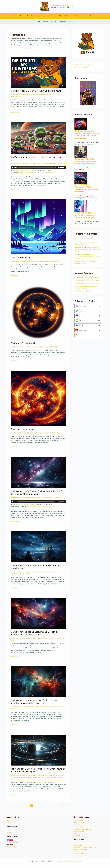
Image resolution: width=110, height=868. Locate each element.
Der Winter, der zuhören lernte (83, 291)
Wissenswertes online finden (82, 829)
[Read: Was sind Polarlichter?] (38, 226)
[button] (73, 6)
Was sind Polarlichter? (21, 257)
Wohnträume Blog (79, 831)
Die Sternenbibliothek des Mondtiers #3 (86, 277)
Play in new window (22, 170)
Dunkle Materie (32, 777)
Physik (38, 775)
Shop (39, 21)
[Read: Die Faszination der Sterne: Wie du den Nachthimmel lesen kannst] (38, 546)
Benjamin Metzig (79, 243)
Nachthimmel (24, 574)
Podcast (18, 15)
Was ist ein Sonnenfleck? (23, 343)
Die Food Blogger (79, 822)
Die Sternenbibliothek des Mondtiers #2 (86, 280)
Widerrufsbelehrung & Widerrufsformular (86, 847)
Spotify (39, 172)
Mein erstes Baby (79, 827)
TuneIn (9, 832)
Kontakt (45, 21)
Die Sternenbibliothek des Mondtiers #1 (86, 283)
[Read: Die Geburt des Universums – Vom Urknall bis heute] (38, 72)
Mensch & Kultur (65, 15)
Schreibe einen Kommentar (19, 94)
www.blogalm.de (12, 846)
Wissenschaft (88, 15)
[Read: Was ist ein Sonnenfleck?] (38, 312)
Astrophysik (24, 777)
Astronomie (31, 94)
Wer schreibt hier (12, 820)
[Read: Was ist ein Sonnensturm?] (38, 398)
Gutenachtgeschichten (39, 15)
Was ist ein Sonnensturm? (23, 429)
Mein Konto (53, 21)
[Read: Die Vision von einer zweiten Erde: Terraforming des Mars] (38, 138)
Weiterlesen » (15, 112)
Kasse (71, 21)
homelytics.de (78, 833)
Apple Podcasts (31, 172)
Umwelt (78, 15)
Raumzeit (53, 777)
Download (33, 170)
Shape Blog (77, 825)
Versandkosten (78, 845)
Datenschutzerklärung (80, 849)
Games (52, 15)
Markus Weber (78, 238)
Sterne (30, 574)
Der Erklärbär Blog (60, 5)
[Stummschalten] (59, 167)
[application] (38, 167)
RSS (54, 172)
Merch (26, 15)
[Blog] (12, 842)
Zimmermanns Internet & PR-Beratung (70, 861)
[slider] (62, 167)
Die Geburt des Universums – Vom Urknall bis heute (36, 91)
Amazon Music (46, 172)
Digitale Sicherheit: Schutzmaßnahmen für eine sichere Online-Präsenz (87, 249)
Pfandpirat (77, 835)
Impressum (77, 851)
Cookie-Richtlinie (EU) (80, 853)
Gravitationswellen (43, 777)
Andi (75, 254)
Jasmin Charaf (78, 261)
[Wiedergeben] (12, 167)
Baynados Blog (78, 820)
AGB (75, 843)
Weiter (64, 805)
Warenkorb (63, 21)
